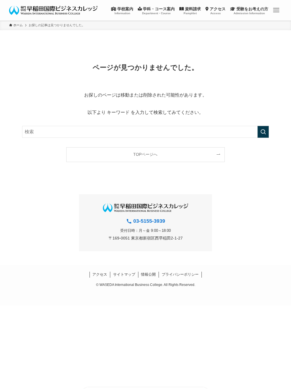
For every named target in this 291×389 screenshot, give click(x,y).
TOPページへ (145, 154)
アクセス (99, 274)
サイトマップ (124, 274)
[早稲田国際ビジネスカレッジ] (53, 10)
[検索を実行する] (263, 132)
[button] (276, 10)
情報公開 (148, 274)
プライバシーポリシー (180, 274)
